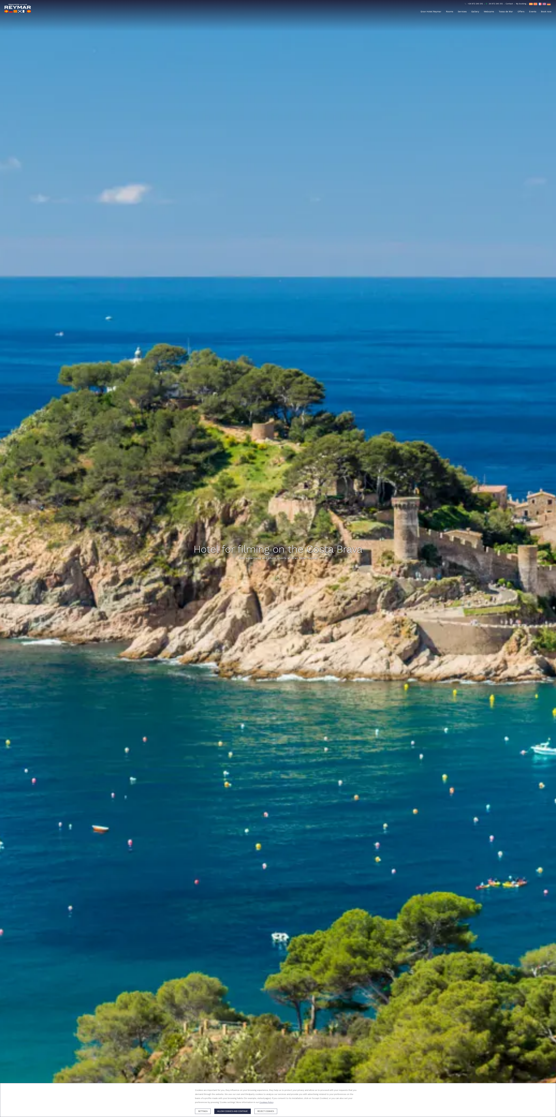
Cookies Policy (266, 1102)
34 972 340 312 (496, 4)
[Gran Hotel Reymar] (17, 8)
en (545, 4)
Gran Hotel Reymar (431, 11)
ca (536, 4)
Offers (521, 11)
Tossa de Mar (506, 11)
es (531, 4)
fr (540, 4)
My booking (521, 4)
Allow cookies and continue (232, 1111)
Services (462, 11)
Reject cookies (265, 1111)
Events (532, 11)
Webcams (489, 11)
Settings (203, 1111)
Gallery (475, 11)
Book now (546, 11)
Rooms (449, 11)
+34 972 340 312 (475, 4)
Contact (509, 4)
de (549, 4)
